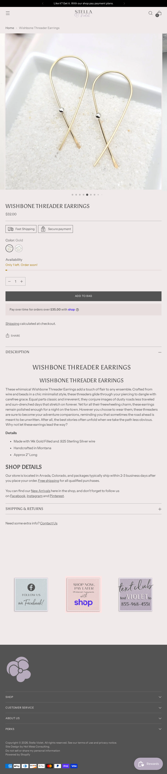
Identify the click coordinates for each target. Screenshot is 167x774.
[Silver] (19, 248)
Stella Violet (36, 742)
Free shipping (48, 481)
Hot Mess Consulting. (37, 746)
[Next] (124, 3)
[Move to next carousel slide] (158, 546)
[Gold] (9, 248)
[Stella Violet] (83, 13)
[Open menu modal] (7, 13)
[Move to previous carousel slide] (148, 546)
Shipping (12, 324)
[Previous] (42, 3)
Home (9, 28)
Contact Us (48, 523)
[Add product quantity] (21, 281)
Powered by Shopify (17, 754)
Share (15, 335)
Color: (14, 240)
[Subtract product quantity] (9, 281)
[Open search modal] (150, 13)
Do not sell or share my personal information (32, 750)
